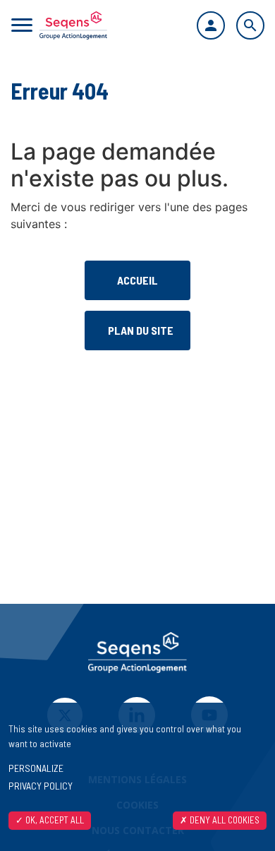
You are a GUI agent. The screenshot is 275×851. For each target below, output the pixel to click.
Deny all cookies (223, 820)
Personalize (35, 768)
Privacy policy (40, 786)
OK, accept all (53, 820)
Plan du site (140, 330)
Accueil (137, 280)
